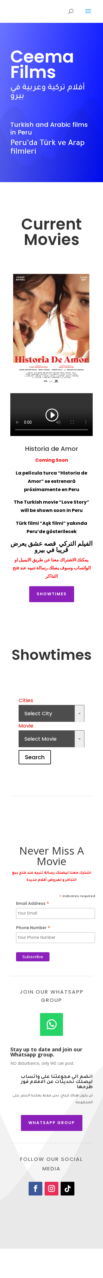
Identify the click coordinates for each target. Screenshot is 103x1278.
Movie (26, 725)
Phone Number (33, 927)
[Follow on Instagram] (51, 1188)
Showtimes (52, 594)
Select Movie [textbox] (51, 738)
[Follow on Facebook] (35, 1188)
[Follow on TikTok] (67, 1188)
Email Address (32, 903)
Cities (26, 700)
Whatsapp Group (51, 1123)
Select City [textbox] (51, 713)
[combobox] (51, 713)
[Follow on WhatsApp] (51, 1024)
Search (35, 757)
